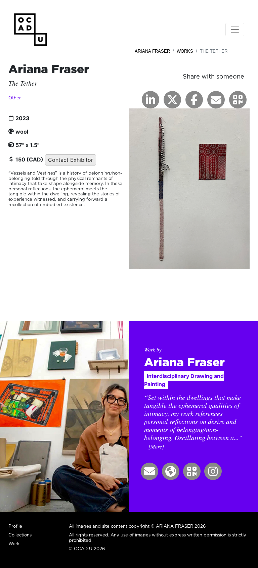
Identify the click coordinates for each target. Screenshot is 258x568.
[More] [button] (156, 446)
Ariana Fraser (152, 51)
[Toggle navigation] (234, 29)
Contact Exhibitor (70, 159)
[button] (238, 99)
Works (185, 51)
